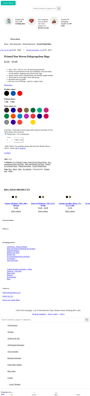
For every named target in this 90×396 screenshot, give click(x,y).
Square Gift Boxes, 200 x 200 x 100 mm (16, 204)
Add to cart (18, 140)
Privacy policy (53, 314)
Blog (8, 279)
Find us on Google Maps (11, 300)
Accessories (11, 258)
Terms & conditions (39, 314)
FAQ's (62, 314)
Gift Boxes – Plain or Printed (17, 247)
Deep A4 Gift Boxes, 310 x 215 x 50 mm (43, 204)
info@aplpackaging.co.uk (11, 293)
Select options (16, 211)
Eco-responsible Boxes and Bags (18, 256)
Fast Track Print (12, 260)
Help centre (11, 273)
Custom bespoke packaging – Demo (19, 269)
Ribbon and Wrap (13, 253)
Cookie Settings (8, 3)
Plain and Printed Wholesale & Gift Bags (21, 249)
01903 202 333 (8, 296)
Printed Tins (11, 255)
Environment (11, 277)
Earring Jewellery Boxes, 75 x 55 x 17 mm (70, 204)
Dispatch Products (13, 251)
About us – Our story (14, 271)
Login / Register (14, 384)
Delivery (10, 275)
